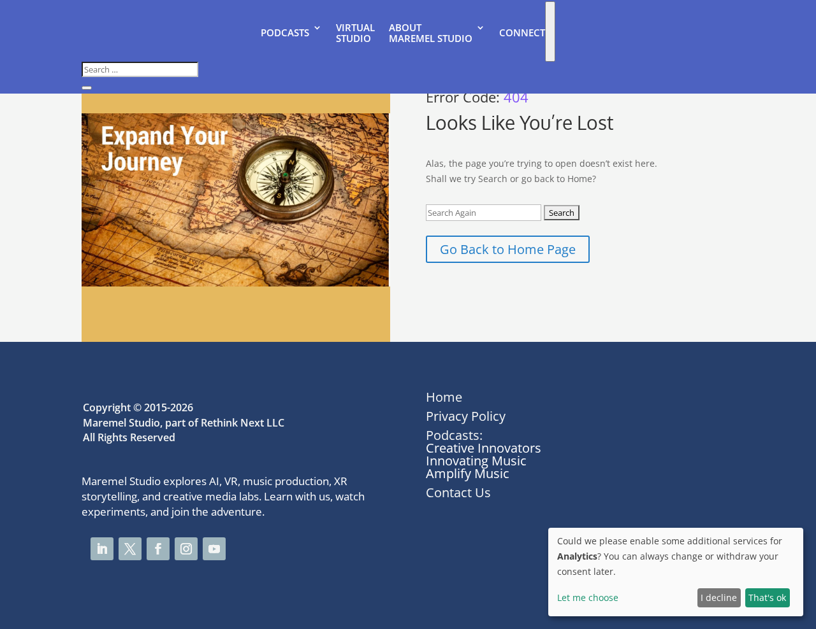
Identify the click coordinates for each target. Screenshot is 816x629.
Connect (522, 32)
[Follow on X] (130, 548)
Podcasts (285, 32)
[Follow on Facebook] (158, 548)
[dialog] (675, 572)
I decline (719, 597)
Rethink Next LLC (242, 423)
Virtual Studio (355, 33)
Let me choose (587, 597)
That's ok (767, 597)
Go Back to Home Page (508, 249)
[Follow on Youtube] (214, 548)
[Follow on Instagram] (186, 548)
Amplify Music (467, 473)
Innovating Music (476, 460)
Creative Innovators (483, 447)
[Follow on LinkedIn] (102, 548)
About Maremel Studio (430, 33)
